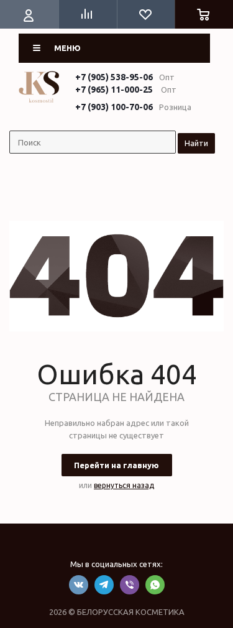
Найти (196, 143)
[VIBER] (129, 584)
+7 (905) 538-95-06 (114, 77)
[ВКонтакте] (78, 584)
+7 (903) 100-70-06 (114, 107)
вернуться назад (124, 485)
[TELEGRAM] (104, 584)
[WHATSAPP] (155, 584)
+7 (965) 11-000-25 (114, 90)
